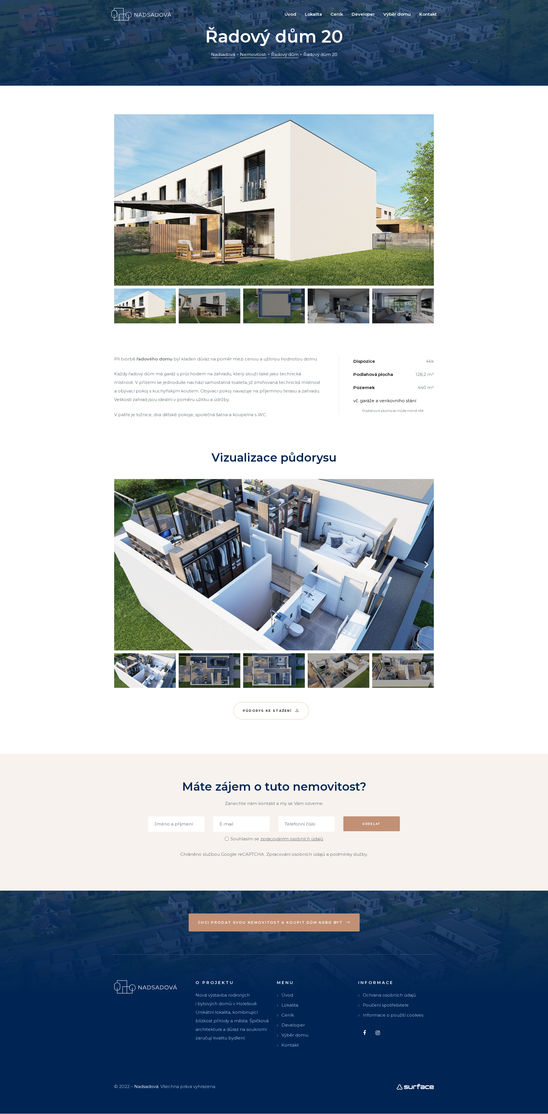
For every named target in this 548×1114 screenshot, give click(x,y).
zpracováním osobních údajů (291, 838)
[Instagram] (378, 1033)
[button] (121, 200)
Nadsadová (146, 1086)
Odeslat (371, 823)
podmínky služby (348, 854)
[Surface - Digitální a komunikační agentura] (415, 1087)
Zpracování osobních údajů (295, 854)
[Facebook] (364, 1033)
